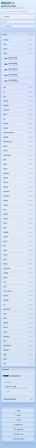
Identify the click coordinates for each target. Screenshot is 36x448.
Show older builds (18, 399)
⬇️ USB (7, 391)
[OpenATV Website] (8, 3)
